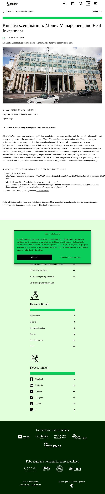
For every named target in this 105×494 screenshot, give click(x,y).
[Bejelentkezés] (64, 3)
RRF (32, 346)
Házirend (33, 322)
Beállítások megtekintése (71, 257)
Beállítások (24, 485)
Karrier (33, 334)
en (88, 3)
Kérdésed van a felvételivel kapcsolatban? (47, 264)
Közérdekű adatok (37, 328)
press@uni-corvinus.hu (44, 283)
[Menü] (96, 3)
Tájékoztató (36, 485)
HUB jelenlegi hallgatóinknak (42, 276)
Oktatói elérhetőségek (39, 270)
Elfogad (34, 257)
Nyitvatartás (35, 316)
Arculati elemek (36, 340)
